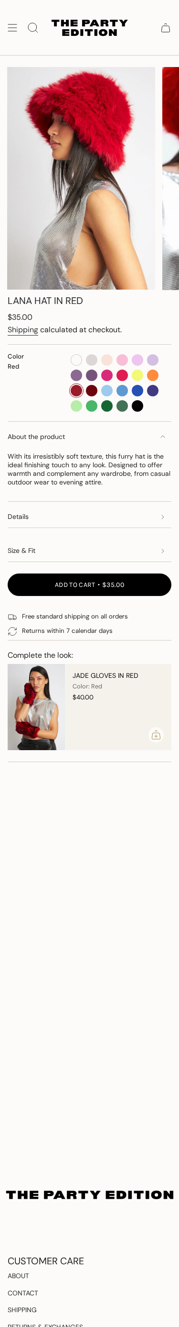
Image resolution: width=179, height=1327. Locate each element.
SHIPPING (22, 1309)
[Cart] (166, 27)
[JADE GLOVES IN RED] (36, 707)
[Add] (156, 734)
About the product (36, 436)
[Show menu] (12, 27)
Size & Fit (21, 550)
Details (18, 516)
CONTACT (23, 1293)
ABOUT (18, 1275)
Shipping (23, 330)
